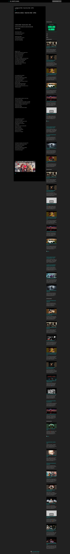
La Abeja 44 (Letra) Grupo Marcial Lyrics (51, 101)
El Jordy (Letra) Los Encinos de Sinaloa (51, 278)
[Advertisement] (29, 19)
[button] (15, 10)
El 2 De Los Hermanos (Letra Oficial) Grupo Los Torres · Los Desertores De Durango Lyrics (51, 74)
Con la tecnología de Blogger (35, 551)
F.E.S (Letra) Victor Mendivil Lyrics (50, 340)
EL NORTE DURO (14, 1)
